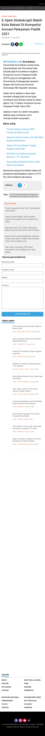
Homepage (28, 707)
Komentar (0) (39, 44)
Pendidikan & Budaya (23, 331)
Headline (5, 683)
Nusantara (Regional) (10, 697)
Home (14, 331)
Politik (4, 704)
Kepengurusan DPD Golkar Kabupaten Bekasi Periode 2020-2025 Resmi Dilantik (22, 228)
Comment (5, 285)
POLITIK (37, 8)
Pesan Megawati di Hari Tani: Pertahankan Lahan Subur (22, 209)
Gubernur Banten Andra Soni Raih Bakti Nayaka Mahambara (27, 340)
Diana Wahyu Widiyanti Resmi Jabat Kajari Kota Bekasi (28, 377)
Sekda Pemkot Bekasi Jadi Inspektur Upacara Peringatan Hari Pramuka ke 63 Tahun (21, 219)
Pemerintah (21, 344)
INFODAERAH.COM (12, 61)
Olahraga (20, 419)
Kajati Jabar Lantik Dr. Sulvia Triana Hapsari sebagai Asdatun (25, 390)
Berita (15, 356)
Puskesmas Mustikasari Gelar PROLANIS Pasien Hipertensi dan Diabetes (27, 402)
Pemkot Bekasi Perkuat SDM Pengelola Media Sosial (27, 327)
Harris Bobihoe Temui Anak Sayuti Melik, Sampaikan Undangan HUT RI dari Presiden (27, 428)
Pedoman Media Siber (32, 697)
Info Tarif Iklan (30, 701)
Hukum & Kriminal (23, 381)
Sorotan (5, 690)
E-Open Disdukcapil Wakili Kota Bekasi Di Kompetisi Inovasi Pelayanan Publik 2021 (24, 195)
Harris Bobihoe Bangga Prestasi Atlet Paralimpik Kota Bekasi (26, 415)
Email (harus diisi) (8, 270)
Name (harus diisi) (8, 262)
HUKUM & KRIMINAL (19, 8)
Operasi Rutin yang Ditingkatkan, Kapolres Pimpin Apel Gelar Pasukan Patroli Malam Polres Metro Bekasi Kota (22, 238)
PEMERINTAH (30, 8)
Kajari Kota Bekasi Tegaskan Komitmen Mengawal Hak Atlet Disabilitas (27, 440)
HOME (3, 8)
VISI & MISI (28, 704)
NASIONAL (9, 8)
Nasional (27, 687)
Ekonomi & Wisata (18, 369)
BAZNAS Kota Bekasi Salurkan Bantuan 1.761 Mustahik (27, 365)
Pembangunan (7, 701)
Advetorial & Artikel (32, 680)
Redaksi (32, 724)
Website (4, 277)
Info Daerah (6, 687)
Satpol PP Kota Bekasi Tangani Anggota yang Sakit (27, 352)
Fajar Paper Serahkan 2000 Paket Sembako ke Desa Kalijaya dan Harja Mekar (20, 249)
